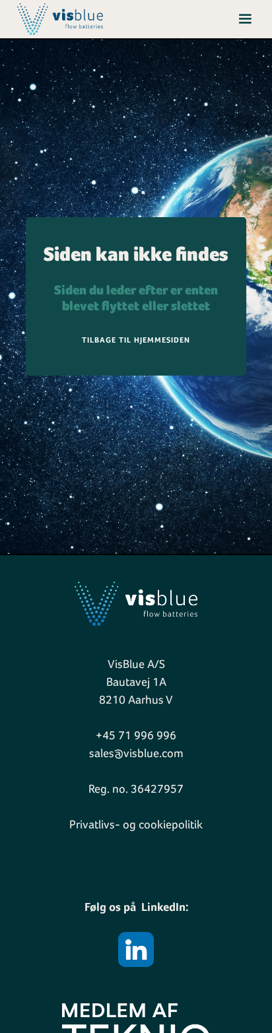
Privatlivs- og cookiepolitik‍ (136, 824)
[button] (244, 19)
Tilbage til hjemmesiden (136, 340)
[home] (57, 18)
